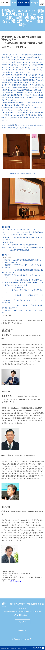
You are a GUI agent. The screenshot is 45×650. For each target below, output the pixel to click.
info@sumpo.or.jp (15, 581)
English (35, 3)
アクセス (21, 621)
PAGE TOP (37, 648)
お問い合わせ (24, 3)
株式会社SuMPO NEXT (20, 639)
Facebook (20, 630)
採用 (15, 3)
